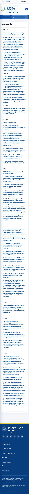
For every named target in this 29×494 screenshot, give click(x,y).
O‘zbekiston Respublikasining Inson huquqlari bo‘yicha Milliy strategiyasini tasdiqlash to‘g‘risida (13, 253)
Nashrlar (4, 457)
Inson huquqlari (6, 448)
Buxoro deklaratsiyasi (10, 122)
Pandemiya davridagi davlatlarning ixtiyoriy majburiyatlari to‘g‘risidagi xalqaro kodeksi (13, 186)
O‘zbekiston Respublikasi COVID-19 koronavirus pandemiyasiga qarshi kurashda (13, 275)
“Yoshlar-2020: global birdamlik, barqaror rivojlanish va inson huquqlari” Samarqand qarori (14, 238)
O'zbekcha (24, 1)
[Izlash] (26, 17)
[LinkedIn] (22, 436)
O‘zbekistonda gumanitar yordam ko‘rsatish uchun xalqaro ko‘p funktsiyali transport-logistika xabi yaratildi (14, 150)
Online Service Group (15, 491)
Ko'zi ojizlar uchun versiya (2, 2)
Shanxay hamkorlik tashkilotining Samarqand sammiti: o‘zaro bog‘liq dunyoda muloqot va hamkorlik (12, 156)
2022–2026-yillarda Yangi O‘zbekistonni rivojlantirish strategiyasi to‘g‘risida (14, 127)
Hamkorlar (5, 466)
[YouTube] (14, 436)
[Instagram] (18, 436)
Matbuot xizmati (7, 462)
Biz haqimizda (6, 444)
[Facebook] (3, 436)
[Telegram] (11, 436)
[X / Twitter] (7, 436)
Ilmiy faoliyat (5, 471)
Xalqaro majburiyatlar (8, 453)
